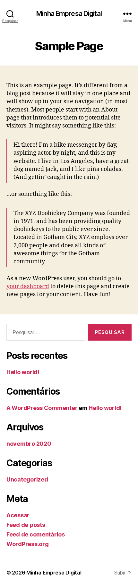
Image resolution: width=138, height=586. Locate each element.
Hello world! (22, 372)
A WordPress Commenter (41, 408)
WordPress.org (27, 544)
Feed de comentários (35, 534)
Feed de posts (25, 524)
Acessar (18, 515)
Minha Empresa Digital (69, 13)
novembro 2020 (28, 443)
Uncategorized (27, 479)
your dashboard (27, 286)
